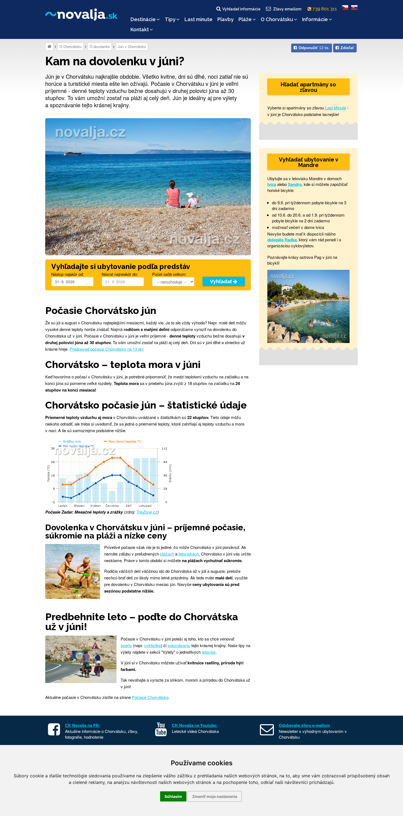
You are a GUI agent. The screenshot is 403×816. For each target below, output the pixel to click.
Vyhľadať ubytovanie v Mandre (308, 162)
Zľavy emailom (287, 9)
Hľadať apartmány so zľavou (308, 87)
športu (126, 645)
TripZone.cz (146, 512)
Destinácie (143, 19)
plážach (167, 554)
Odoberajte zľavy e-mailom (304, 725)
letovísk (209, 652)
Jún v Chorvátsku (132, 46)
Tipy (170, 19)
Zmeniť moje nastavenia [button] (214, 796)
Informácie (315, 19)
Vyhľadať (221, 281)
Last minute (198, 19)
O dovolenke (100, 46)
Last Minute (335, 107)
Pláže (245, 19)
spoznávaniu (179, 645)
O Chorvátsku (277, 19)
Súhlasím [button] (173, 796)
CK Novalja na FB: (82, 725)
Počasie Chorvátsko (150, 697)
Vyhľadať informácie (241, 9)
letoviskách (188, 554)
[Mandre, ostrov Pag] (308, 306)
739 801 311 (325, 9)
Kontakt (139, 29)
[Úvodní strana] (49, 46)
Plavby (225, 19)
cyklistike (152, 645)
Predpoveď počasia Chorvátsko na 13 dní (107, 349)
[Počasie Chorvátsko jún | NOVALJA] (148, 186)
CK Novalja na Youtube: (194, 725)
